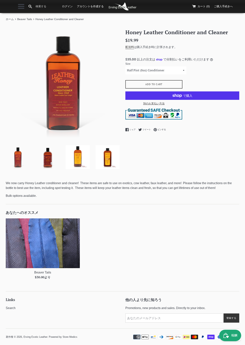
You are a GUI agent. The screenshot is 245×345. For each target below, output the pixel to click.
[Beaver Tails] (43, 243)
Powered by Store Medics (63, 336)
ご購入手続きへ (223, 6)
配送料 (129, 47)
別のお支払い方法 (154, 103)
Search (11, 308)
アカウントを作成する (90, 6)
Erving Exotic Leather (35, 336)
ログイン (67, 6)
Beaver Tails (42, 272)
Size (127, 63)
